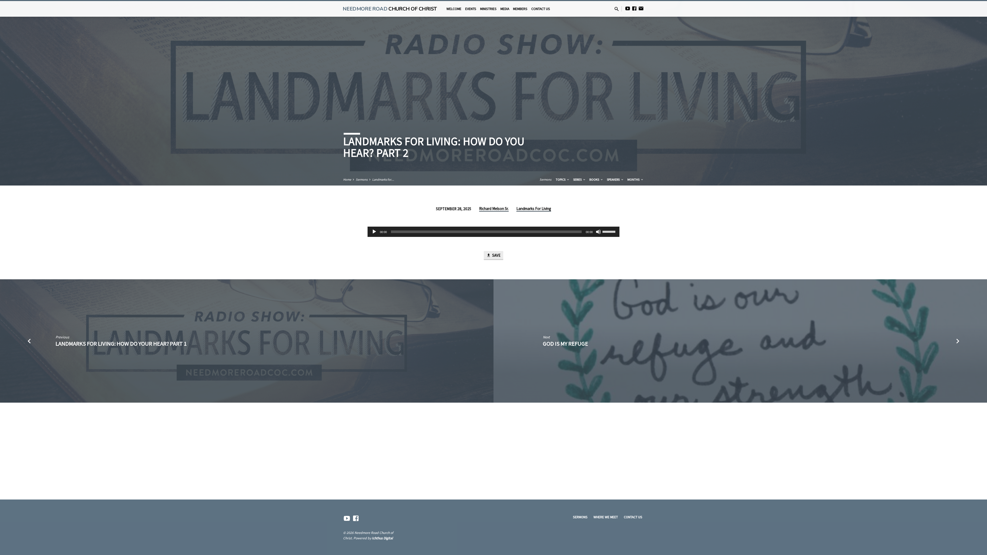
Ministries (488, 9)
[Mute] (598, 231)
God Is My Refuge (565, 343)
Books (594, 179)
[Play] (374, 231)
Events (470, 9)
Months (633, 179)
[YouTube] (627, 8)
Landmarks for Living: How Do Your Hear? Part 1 (121, 343)
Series (577, 179)
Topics (561, 179)
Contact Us (540, 9)
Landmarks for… (383, 179)
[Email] (641, 8)
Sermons (362, 179)
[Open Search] (616, 9)
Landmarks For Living (533, 208)
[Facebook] (634, 8)
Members (520, 9)
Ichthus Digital (382, 538)
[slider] (609, 231)
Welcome (453, 9)
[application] (493, 232)
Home (347, 179)
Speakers (613, 179)
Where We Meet (605, 517)
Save (495, 255)
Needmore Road (390, 8)
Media (504, 9)
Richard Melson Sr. (494, 208)
